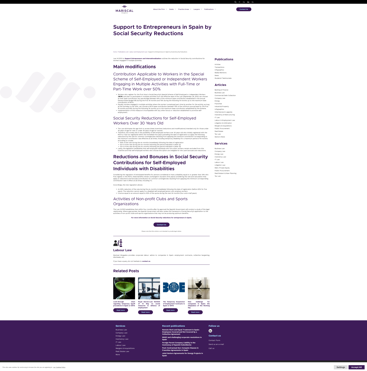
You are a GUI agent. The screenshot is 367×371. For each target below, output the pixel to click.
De (244, 2)
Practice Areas (183, 9)
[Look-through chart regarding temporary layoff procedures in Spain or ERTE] (124, 298)
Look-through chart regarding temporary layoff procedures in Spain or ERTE (124, 304)
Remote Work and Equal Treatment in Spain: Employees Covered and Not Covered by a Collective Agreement (180, 332)
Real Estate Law (122, 351)
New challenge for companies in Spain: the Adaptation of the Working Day (199, 305)
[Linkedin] (212, 331)
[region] (183, 366)
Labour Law (122, 250)
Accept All (356, 367)
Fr (239, 2)
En (248, 2)
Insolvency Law (122, 339)
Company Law (121, 333)
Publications (209, 9)
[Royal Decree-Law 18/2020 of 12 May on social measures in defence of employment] (149, 298)
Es (252, 2)
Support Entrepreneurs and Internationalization (143, 58)
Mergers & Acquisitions (125, 348)
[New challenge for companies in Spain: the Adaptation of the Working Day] (199, 298)
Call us (211, 348)
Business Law (121, 330)
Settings (341, 367)
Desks (171, 9)
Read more (121, 310)
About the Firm (159, 9)
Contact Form (214, 340)
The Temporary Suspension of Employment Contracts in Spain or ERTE (174, 304)
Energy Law (120, 336)
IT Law (118, 342)
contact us (146, 261)
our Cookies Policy (59, 367)
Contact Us (244, 9)
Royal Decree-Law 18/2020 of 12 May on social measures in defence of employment (149, 305)
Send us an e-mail (216, 344)
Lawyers (197, 9)
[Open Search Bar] (235, 2)
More (118, 354)
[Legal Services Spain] (124, 8)
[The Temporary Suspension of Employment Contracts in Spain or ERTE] (174, 298)
